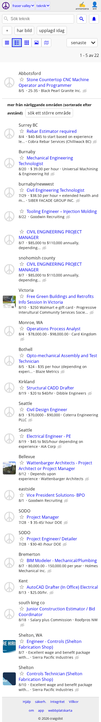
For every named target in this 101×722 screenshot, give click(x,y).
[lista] (7, 42)
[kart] (46, 42)
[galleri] (36, 42)
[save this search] (94, 19)
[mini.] (17, 42)
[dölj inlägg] (85, 91)
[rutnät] (27, 42)
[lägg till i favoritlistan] (22, 79)
